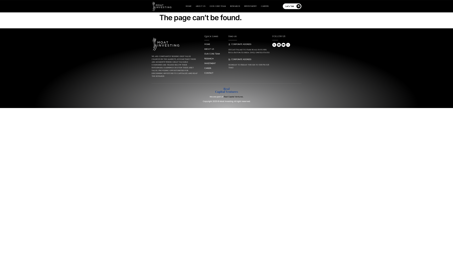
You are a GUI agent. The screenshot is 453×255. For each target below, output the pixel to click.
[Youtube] (283, 45)
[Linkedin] (279, 45)
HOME (188, 6)
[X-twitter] (274, 45)
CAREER (265, 6)
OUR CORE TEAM (218, 6)
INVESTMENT (250, 6)
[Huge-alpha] (288, 45)
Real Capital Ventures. (233, 97)
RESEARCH (235, 6)
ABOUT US (200, 6)
